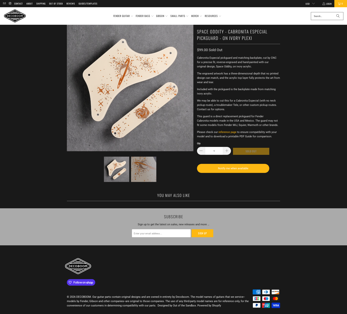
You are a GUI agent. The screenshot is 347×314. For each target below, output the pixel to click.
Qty (199, 143)
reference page (227, 132)
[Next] (191, 88)
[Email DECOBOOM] (4, 3)
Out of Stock (56, 3)
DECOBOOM (83, 296)
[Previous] (69, 88)
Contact (18, 3)
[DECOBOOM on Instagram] (9, 3)
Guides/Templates (88, 3)
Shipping (41, 3)
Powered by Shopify (209, 305)
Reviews (71, 3)
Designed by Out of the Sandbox (177, 305)
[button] (123, 16)
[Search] (338, 16)
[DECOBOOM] (15, 16)
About (29, 3)
